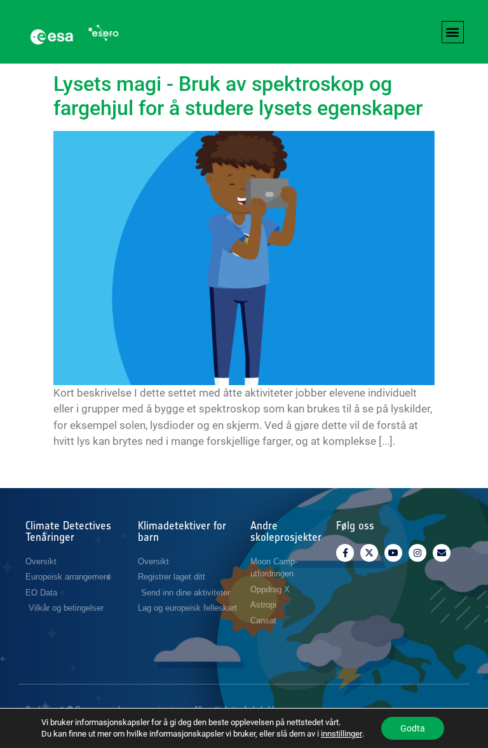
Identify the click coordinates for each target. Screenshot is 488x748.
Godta (412, 728)
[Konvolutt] (442, 553)
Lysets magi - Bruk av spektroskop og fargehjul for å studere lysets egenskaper (238, 96)
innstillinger (341, 733)
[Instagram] (417, 553)
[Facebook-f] (345, 553)
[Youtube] (393, 553)
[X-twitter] (369, 553)
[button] (453, 32)
